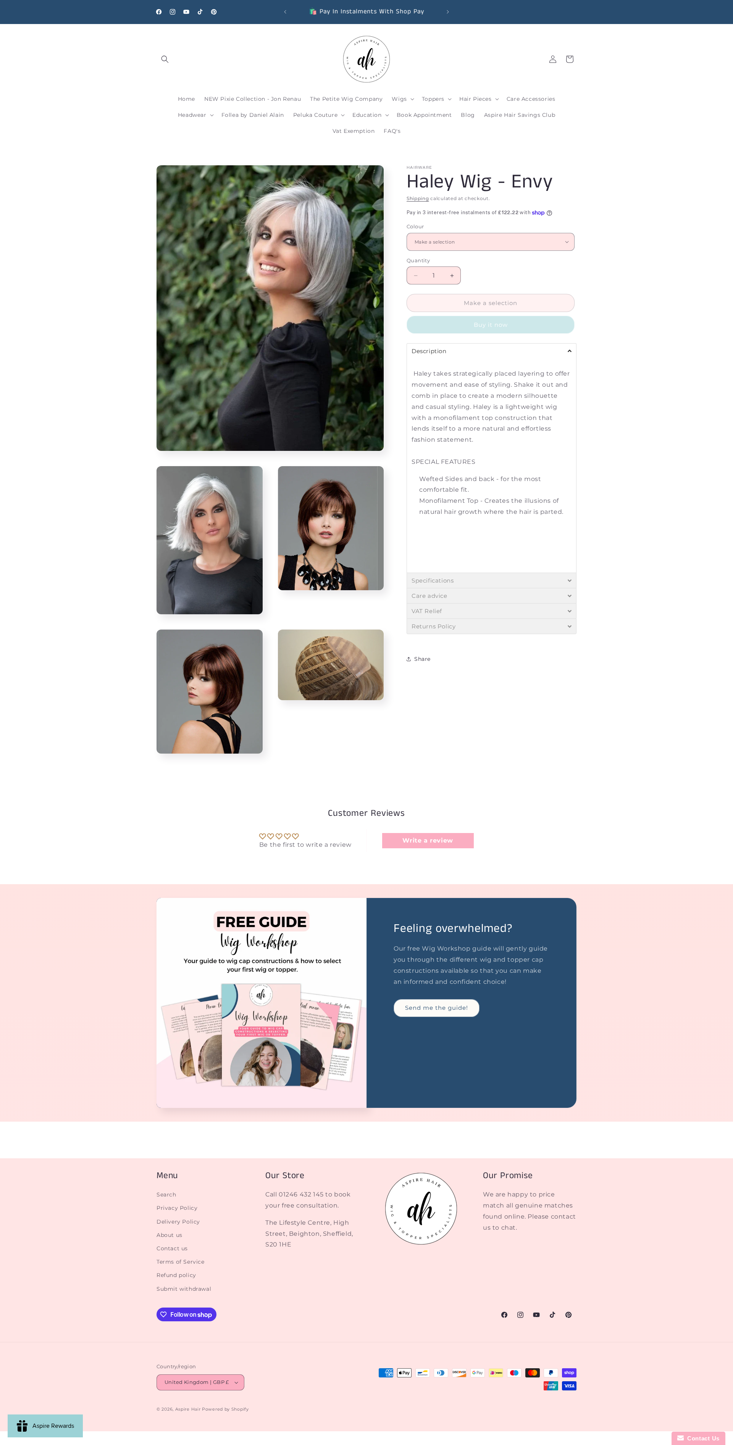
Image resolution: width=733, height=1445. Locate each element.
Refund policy (176, 1275)
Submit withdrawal (184, 1288)
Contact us (172, 1248)
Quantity (418, 260)
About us (169, 1234)
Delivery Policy (178, 1221)
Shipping (418, 198)
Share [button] (422, 658)
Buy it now (491, 324)
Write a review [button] (427, 840)
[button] (165, 59)
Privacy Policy (177, 1207)
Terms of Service (181, 1261)
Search (166, 1194)
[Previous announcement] (285, 12)
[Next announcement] (447, 12)
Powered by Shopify (225, 1409)
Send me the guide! (436, 1007)
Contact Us (702, 1438)
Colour (415, 226)
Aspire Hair (188, 1409)
